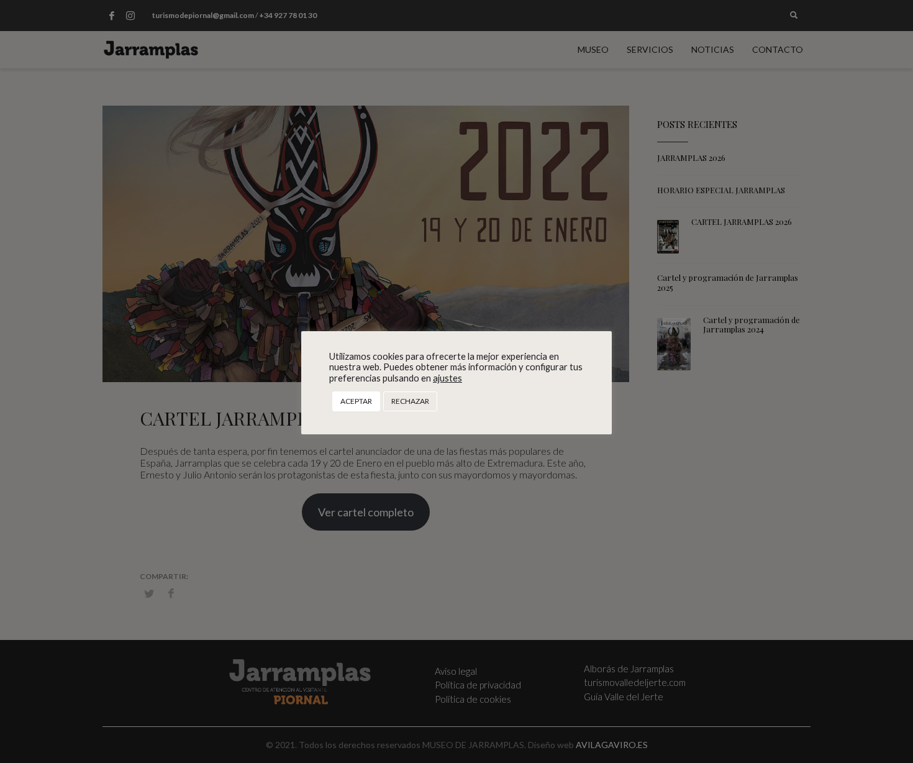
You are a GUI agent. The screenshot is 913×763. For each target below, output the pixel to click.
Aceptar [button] (356, 401)
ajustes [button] (447, 378)
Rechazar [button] (410, 401)
